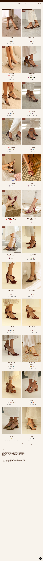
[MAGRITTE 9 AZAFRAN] (31, 384)
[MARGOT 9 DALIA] (31, 167)
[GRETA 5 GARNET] (11, 312)
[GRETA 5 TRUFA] (11, 95)
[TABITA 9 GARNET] (31, 275)
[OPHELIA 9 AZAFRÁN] (11, 384)
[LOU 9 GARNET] (31, 348)
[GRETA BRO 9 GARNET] (31, 239)
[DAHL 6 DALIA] (11, 203)
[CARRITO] (41, 4)
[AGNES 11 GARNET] (11, 275)
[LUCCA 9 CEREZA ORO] (11, 239)
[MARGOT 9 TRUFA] (31, 59)
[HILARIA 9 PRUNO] (31, 131)
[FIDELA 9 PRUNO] (11, 131)
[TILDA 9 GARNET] (11, 348)
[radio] (9, 41)
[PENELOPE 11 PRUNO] (31, 95)
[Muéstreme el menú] (2, 4)
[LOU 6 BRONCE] (11, 23)
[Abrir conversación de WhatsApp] (40, 558)
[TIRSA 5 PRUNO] (11, 167)
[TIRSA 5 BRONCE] (31, 23)
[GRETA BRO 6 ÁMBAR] (11, 420)
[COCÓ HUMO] (11, 59)
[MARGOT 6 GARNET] (31, 312)
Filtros (4, 6)
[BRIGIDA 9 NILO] (31, 420)
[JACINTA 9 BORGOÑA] (31, 203)
